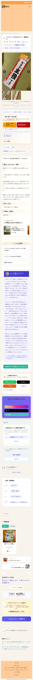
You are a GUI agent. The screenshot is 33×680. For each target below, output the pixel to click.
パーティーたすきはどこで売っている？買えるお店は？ (15, 249)
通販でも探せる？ (8, 262)
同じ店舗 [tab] (13, 526)
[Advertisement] (16, 20)
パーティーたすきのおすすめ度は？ (12, 256)
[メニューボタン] (29, 6)
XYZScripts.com (24, 679)
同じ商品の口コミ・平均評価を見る (18, 502)
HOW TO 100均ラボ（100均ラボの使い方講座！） (16, 667)
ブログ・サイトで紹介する (8, 389)
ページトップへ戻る (17, 587)
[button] (6, 95)
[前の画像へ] (4, 71)
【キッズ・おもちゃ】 (15, 496)
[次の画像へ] (28, 71)
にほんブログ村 (11, 595)
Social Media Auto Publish (11, 679)
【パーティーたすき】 (14, 48)
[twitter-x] (15, 662)
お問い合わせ (16, 665)
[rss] (17, 662)
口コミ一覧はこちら (10, 580)
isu (7, 467)
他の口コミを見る (16, 472)
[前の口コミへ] (4, 573)
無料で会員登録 (16, 454)
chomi (10, 551)
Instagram (10, 406)
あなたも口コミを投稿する (17, 619)
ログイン (16, 441)
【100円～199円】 (17, 112)
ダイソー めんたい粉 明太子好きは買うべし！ (14, 642)
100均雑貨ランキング (20, 595)
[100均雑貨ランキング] (20, 593)
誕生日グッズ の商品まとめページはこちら (16, 366)
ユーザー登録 (16, 672)
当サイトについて (19, 670)
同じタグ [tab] (5, 526)
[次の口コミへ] (29, 573)
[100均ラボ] (5, 6)
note (9, 414)
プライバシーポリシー (10, 670)
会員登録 (5, 151)
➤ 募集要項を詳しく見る (16, 611)
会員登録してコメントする (16, 437)
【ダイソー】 (8, 112)
